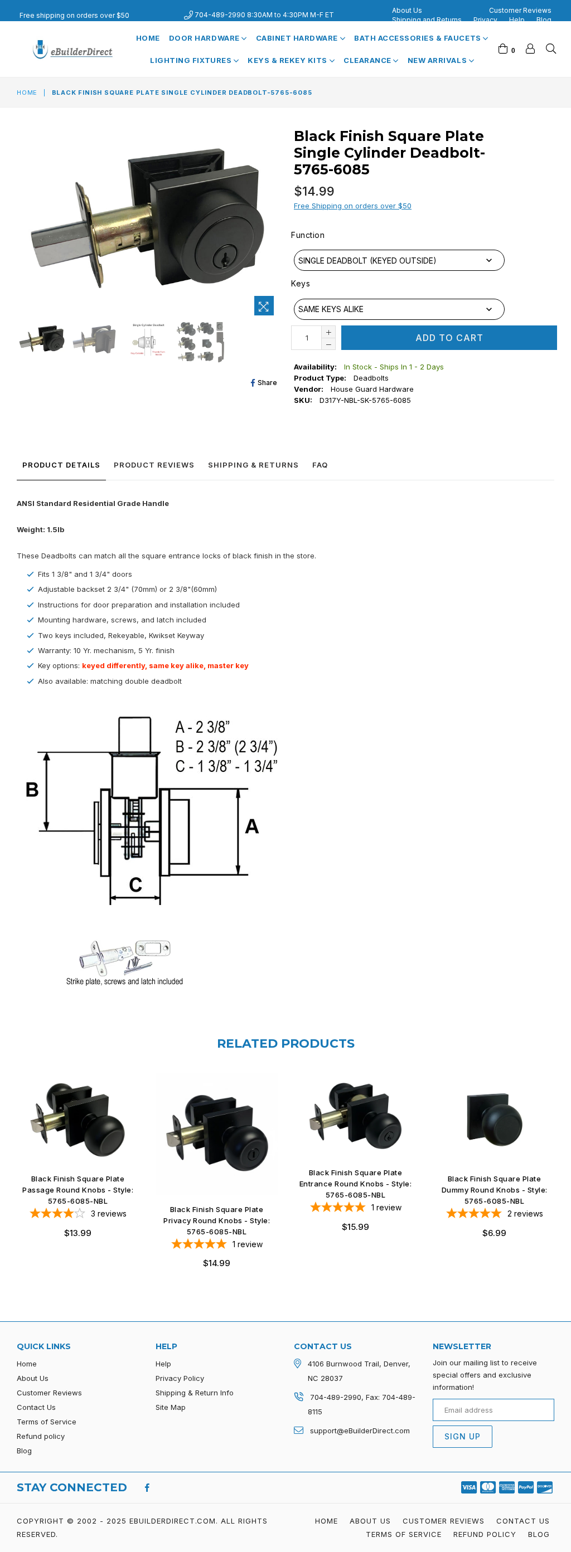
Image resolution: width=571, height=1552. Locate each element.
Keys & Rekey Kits (288, 60)
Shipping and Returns (427, 20)
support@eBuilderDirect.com (360, 1430)
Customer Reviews (520, 10)
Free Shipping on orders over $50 (353, 205)
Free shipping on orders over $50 (74, 15)
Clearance (368, 60)
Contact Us (36, 1407)
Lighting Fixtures (191, 60)
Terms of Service (46, 1421)
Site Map (171, 1407)
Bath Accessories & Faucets (418, 37)
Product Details (61, 464)
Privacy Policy (180, 1378)
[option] (40, 342)
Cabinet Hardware (298, 37)
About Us (407, 10)
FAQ (320, 464)
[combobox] (399, 260)
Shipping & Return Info (195, 1392)
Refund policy (41, 1436)
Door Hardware (205, 37)
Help (517, 20)
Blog (543, 20)
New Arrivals (438, 60)
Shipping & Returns (253, 464)
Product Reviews (154, 464)
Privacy (485, 20)
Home (148, 37)
